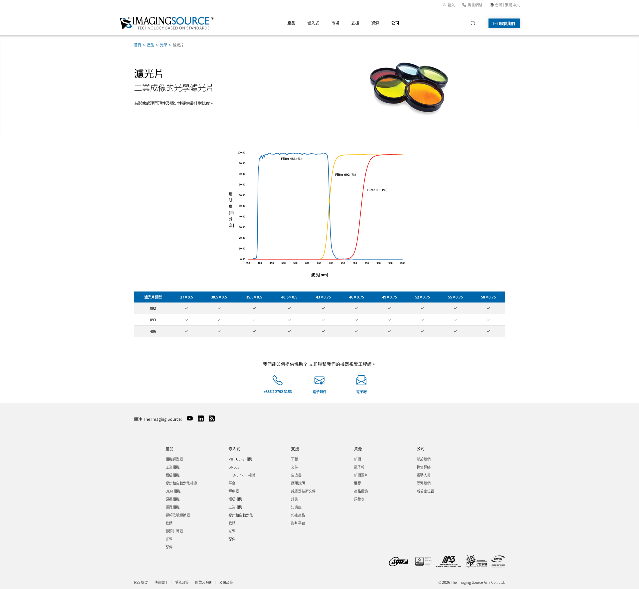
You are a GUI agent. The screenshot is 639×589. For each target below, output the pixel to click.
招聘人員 (424, 475)
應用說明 (298, 483)
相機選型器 (174, 459)
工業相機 (172, 467)
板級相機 (172, 475)
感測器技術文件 (303, 491)
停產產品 (298, 515)
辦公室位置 (425, 491)
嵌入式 (313, 23)
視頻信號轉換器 (177, 515)
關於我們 (424, 459)
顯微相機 (172, 507)
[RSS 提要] (210, 418)
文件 (294, 467)
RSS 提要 (141, 582)
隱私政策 (182, 582)
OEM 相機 (172, 491)
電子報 (361, 391)
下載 (294, 459)
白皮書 (296, 475)
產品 (291, 23)
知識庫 (296, 507)
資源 (375, 23)
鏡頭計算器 (174, 531)
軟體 (168, 523)
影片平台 (298, 523)
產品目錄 (361, 491)
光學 (163, 44)
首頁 (137, 44)
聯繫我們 (506, 23)
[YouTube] (188, 418)
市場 (335, 23)
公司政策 (226, 582)
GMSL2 (234, 467)
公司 (395, 23)
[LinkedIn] (199, 418)
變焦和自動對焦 (240, 515)
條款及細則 (203, 582)
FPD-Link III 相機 (241, 475)
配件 (168, 547)
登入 (451, 4)
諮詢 (294, 499)
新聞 (357, 459)
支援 (355, 23)
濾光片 (178, 44)
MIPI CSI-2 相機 (240, 459)
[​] (474, 23)
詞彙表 (359, 499)
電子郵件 (319, 391)
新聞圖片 (361, 475)
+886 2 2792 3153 (278, 391)
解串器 (233, 491)
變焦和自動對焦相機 (181, 483)
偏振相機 (172, 499)
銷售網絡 (475, 4)
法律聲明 (161, 582)
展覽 (357, 483)
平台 (231, 483)
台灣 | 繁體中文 (507, 4)
